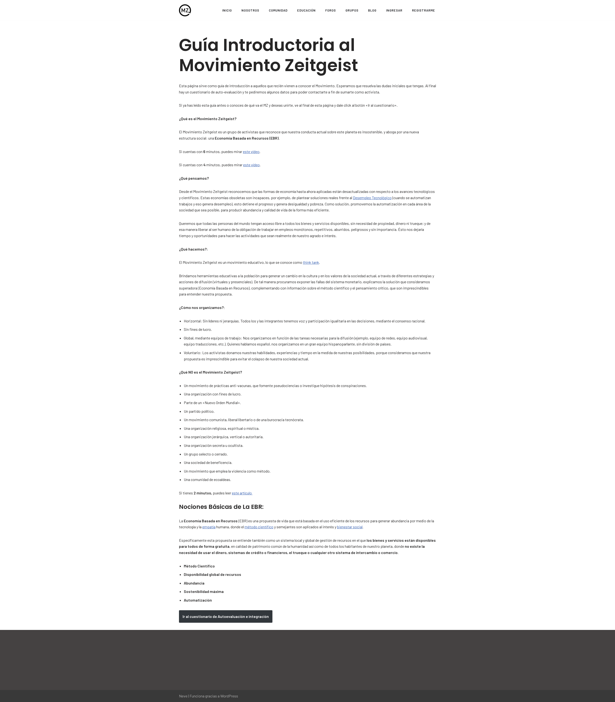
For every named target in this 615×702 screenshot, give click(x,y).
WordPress (229, 696)
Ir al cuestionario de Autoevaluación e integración (226, 616)
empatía (208, 526)
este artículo (242, 493)
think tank (311, 262)
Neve (183, 696)
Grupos (351, 10)
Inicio (227, 10)
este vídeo (251, 151)
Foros (330, 10)
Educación (306, 10)
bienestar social (350, 526)
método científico (259, 526)
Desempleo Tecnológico (372, 197)
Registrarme (423, 10)
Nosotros (250, 10)
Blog (372, 10)
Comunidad (278, 10)
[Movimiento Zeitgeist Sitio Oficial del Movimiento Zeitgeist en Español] (185, 10)
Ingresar (394, 10)
